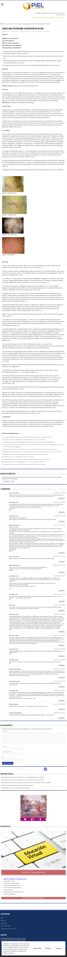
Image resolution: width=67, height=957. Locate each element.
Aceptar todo (37, 948)
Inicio (2, 24)
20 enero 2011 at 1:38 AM (59, 594)
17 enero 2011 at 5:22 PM (59, 525)
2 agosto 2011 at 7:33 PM (59, 712)
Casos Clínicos (9, 24)
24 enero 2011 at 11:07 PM (59, 669)
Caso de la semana (18, 24)
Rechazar (48, 948)
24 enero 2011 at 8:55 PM (59, 649)
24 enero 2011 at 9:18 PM (59, 659)
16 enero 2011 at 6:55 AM (59, 502)
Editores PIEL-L (6, 31)
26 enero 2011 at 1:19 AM (59, 681)
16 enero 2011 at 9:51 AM (59, 515)
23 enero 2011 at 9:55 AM (59, 605)
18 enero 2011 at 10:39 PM (59, 556)
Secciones (3, 920)
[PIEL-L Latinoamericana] (33, 5)
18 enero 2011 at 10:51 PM (59, 565)
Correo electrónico (7, 751)
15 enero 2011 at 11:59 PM (59, 492)
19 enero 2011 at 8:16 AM (59, 576)
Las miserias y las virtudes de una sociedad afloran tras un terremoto (26, 777)
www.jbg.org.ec (17, 446)
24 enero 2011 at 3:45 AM (59, 614)
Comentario (5, 731)
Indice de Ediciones (5, 926)
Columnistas (4, 923)
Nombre (4, 746)
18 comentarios (37, 31)
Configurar (58, 948)
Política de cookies (8, 953)
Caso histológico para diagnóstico (24, 785)
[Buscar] (45, 769)
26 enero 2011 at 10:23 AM (59, 704)
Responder (61, 498)
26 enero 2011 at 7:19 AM (59, 690)
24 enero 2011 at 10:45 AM (59, 635)
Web (3, 757)
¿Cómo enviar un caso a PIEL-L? (8, 928)
